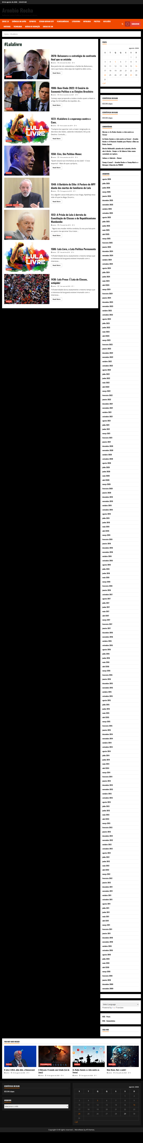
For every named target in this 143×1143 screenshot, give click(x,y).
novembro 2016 (107, 637)
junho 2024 (106, 276)
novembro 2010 (107, 942)
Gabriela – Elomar (116, 158)
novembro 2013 (107, 789)
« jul (104, 83)
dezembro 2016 (107, 632)
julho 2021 (105, 425)
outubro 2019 (107, 505)
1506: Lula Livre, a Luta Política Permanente (26, 257)
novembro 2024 (107, 255)
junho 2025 (106, 226)
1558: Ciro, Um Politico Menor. (26, 161)
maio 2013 (105, 814)
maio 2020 (106, 476)
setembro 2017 (107, 594)
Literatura (76, 21)
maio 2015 (105, 713)
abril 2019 (105, 531)
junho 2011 (106, 912)
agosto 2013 (106, 802)
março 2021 (106, 433)
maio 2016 (105, 662)
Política (97, 21)
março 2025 (106, 238)
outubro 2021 (106, 412)
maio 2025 (106, 230)
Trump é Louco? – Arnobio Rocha (113, 162)
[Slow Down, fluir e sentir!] (123, 1056)
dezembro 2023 (107, 302)
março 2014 (106, 772)
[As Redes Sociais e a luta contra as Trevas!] (89, 1056)
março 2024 (106, 289)
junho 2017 (106, 607)
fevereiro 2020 (107, 488)
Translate (119, 1007)
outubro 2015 (106, 692)
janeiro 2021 (106, 442)
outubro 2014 (106, 742)
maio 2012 (105, 865)
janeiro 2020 (106, 492)
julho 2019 (106, 518)
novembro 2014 (107, 738)
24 (105, 75)
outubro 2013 (106, 793)
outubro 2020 (107, 454)
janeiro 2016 (106, 679)
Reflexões (107, 21)
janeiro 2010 (106, 980)
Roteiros (7, 26)
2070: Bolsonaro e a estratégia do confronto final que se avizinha (26, 64)
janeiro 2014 (106, 781)
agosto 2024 (106, 268)
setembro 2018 (107, 560)
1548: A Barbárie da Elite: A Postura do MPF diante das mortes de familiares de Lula (26, 193)
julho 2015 (105, 704)
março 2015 (106, 721)
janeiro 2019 (106, 543)
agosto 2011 (106, 904)
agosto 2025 (106, 217)
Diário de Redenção (32, 26)
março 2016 (106, 670)
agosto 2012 (106, 853)
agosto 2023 (106, 319)
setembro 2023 (107, 314)
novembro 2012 (107, 840)
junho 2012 (106, 861)
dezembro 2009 (107, 984)
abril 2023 (105, 336)
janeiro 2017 (106, 628)
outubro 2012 (106, 844)
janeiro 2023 (106, 348)
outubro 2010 (107, 946)
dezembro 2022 (107, 353)
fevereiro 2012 (107, 878)
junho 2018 (106, 573)
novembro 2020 (107, 450)
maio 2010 (105, 963)
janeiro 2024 (106, 298)
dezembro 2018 (107, 548)
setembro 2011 (107, 899)
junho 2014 (106, 759)
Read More (57, 73)
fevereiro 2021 (107, 437)
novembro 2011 (107, 891)
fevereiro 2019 (107, 539)
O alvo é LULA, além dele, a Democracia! (19, 1069)
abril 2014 (105, 768)
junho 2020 (106, 471)
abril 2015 (105, 717)
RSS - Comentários (108, 1021)
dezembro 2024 (107, 251)
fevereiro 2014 (107, 776)
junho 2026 (106, 187)
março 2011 (106, 925)
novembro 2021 (107, 408)
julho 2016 (106, 654)
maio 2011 (105, 916)
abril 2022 (105, 387)
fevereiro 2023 (107, 344)
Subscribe (135, 24)
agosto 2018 (106, 564)
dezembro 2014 (107, 734)
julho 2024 (106, 272)
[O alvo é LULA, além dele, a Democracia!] (20, 1056)
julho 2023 (106, 323)
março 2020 (106, 484)
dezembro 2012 (107, 836)
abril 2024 (105, 285)
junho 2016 (106, 658)
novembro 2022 (107, 357)
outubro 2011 (106, 895)
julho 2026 (106, 183)
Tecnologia (18, 26)
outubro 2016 (107, 641)
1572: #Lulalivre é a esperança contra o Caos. (26, 128)
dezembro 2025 (107, 200)
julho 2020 (106, 467)
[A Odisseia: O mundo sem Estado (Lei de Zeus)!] (54, 1056)
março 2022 (106, 391)
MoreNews (79, 1130)
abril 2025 (105, 234)
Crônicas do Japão (19, 21)
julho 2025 (106, 221)
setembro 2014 (107, 747)
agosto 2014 (106, 751)
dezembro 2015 (107, 683)
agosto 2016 (106, 649)
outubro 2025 (107, 209)
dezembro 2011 (107, 887)
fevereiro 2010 (107, 976)
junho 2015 (106, 709)
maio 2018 (105, 577)
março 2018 (106, 581)
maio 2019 (105, 526)
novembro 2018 (107, 552)
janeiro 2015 (106, 730)
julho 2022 (106, 374)
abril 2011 (105, 920)
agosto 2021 (106, 420)
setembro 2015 (107, 696)
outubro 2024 (107, 259)
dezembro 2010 (107, 937)
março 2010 (106, 971)
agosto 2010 (106, 954)
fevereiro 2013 (107, 827)
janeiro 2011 (106, 933)
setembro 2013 (107, 798)
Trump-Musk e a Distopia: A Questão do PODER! (120, 163)
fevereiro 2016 (107, 675)
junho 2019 (106, 522)
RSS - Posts (106, 1016)
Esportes (32, 21)
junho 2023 (106, 327)
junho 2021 (106, 429)
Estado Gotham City (46, 21)
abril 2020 (105, 480)
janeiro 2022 (106, 399)
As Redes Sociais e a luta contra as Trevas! (86, 1071)
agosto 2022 (106, 370)
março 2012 (106, 874)
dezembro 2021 (107, 404)
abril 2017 (105, 615)
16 (136, 66)
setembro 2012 (107, 848)
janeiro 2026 (106, 196)
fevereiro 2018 (107, 586)
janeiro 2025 (106, 247)
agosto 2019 (106, 514)
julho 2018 (105, 569)
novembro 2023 (107, 306)
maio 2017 (105, 611)
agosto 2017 (106, 598)
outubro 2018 (106, 556)
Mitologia (87, 21)
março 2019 (106, 535)
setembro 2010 (107, 950)
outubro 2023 (107, 310)
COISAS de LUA (48, 26)
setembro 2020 (107, 459)
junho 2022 (106, 378)
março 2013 (106, 823)
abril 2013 (105, 819)
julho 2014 (105, 755)
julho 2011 (105, 908)
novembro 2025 (107, 204)
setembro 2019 (107, 509)
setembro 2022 (107, 365)
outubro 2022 (107, 361)
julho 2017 (105, 603)
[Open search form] (122, 24)
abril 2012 (105, 870)
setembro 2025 (107, 213)
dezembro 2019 (107, 497)
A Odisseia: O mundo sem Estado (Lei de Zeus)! (53, 1071)
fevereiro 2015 (107, 726)
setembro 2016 (107, 645)
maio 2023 (106, 331)
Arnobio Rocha (17, 10)
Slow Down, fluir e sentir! (116, 1069)
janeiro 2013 (106, 831)
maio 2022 (106, 382)
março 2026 (106, 192)
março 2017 (106, 620)
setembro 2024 (107, 264)
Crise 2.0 (5, 21)
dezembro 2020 (107, 446)
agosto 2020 (106, 463)
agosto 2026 (106, 179)
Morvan (104, 132)
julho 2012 (105, 857)
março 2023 (106, 340)
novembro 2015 (107, 687)
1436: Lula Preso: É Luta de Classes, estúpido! (26, 289)
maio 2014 (105, 764)
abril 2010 (105, 967)
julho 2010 (106, 959)
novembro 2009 (107, 988)
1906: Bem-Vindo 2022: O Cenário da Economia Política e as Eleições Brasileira (26, 96)
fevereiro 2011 (107, 929)
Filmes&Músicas (63, 21)
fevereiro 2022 (107, 395)
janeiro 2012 (106, 882)
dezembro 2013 (107, 785)
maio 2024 (106, 281)
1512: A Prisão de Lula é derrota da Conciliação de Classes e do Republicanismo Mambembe (26, 225)
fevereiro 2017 (107, 624)
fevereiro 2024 (107, 293)
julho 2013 (105, 806)
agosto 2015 (106, 700)
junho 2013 (106, 810)
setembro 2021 (107, 416)
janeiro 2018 (106, 590)
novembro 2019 (107, 501)
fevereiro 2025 (107, 242)
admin (54, 63)
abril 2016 (105, 666)
